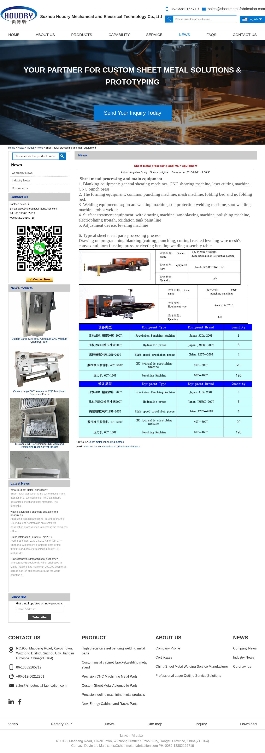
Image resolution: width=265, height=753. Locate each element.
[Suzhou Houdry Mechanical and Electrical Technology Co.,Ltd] (18, 15)
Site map (155, 724)
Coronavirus (20, 188)
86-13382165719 (185, 9)
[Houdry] (132, 143)
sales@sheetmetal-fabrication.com (236, 9)
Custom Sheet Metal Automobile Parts (109, 685)
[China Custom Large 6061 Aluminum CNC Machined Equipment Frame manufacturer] (39, 361)
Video (13, 724)
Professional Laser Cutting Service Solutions (188, 675)
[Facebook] (20, 701)
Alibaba (137, 735)
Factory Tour (61, 724)
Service (154, 35)
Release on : (179, 172)
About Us (45, 35)
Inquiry (201, 724)
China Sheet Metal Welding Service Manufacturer (191, 666)
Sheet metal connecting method (106, 442)
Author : (125, 172)
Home (13, 35)
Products (81, 35)
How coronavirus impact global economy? (34, 559)
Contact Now (39, 279)
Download (248, 724)
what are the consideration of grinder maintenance (112, 446)
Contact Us (245, 35)
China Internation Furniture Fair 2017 (31, 537)
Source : (155, 172)
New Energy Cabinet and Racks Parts (109, 703)
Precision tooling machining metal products (113, 694)
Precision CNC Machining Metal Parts (109, 676)
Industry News (35, 147)
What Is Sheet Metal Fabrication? (29, 489)
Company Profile (167, 648)
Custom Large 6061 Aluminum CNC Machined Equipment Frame (39, 386)
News (184, 35)
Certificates (163, 657)
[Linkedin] (11, 701)
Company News (22, 172)
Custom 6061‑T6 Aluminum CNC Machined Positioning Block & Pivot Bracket (39, 439)
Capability (119, 35)
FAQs (211, 35)
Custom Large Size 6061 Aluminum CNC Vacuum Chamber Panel (39, 333)
